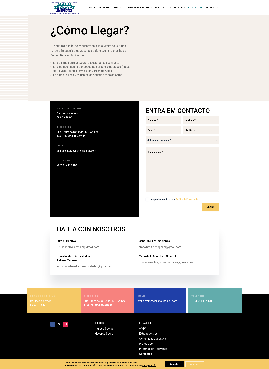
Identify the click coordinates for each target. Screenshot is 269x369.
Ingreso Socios (104, 328)
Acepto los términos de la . (174, 199)
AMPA (91, 7)
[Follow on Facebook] (52, 324)
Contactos (145, 353)
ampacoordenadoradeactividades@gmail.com (85, 266)
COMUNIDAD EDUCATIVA (138, 7)
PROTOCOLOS (163, 7)
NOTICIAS (179, 7)
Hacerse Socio (104, 333)
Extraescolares (148, 333)
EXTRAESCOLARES (108, 7)
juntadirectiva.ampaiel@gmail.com (78, 247)
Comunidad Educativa (152, 338)
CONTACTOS (195, 7)
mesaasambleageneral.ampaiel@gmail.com (166, 262)
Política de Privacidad (186, 199)
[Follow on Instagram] (65, 324)
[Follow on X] (59, 324)
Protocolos (146, 343)
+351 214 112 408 (67, 165)
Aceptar (174, 364)
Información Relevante (153, 348)
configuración (149, 365)
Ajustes (194, 364)
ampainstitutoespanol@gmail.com (76, 150)
